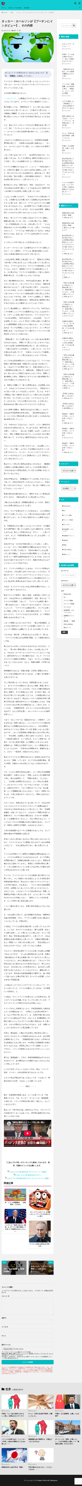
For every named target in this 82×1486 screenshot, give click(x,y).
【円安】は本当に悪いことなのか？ (68, 395)
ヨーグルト (67, 524)
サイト (4, 1336)
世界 (12, 12)
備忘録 (66, 540)
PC (64, 510)
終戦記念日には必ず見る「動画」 (68, 214)
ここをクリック (10, 98)
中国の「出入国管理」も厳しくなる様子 (68, 148)
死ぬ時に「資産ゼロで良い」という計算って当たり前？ (68, 417)
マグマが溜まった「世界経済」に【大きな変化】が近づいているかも (68, 104)
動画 (65, 545)
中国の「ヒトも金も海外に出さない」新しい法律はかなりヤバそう (68, 57)
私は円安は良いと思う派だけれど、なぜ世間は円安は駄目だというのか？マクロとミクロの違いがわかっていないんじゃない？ (68, 166)
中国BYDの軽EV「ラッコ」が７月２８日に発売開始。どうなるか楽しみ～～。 (68, 325)
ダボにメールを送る (15, 8)
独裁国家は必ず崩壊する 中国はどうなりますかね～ (40, 1440)
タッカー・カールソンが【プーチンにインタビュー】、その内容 (34, 12)
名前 (4, 1318)
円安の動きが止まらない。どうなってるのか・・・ (40, 1468)
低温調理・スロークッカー (68, 530)
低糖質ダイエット (69, 535)
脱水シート (67, 554)
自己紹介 (27, 8)
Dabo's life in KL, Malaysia (47, 1480)
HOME (5, 12)
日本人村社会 (68, 549)
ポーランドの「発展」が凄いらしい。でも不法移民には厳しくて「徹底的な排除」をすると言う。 (67, 1441)
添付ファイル (6, 1344)
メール (5, 1327)
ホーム (4, 8)
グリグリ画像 (68, 515)
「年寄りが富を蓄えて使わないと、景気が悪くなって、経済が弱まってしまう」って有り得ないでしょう (68, 288)
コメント (5, 1296)
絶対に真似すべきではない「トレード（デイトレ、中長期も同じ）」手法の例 (68, 120)
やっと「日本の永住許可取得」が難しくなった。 (68, 135)
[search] (74, 25)
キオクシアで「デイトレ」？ (68, 45)
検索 (64, 632)
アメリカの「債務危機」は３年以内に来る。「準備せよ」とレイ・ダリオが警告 (68, 88)
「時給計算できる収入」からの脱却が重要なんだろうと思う (68, 72)
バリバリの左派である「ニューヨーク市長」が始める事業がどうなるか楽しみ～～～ (68, 187)
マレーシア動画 (68, 520)
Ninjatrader (67, 506)
